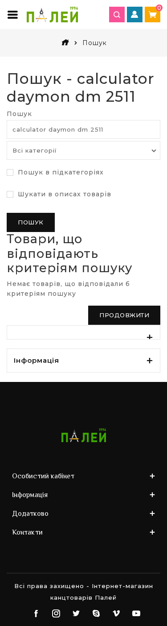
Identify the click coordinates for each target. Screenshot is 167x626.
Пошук (19, 114)
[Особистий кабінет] (135, 14)
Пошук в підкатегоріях (60, 172)
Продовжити (124, 315)
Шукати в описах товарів (63, 194)
